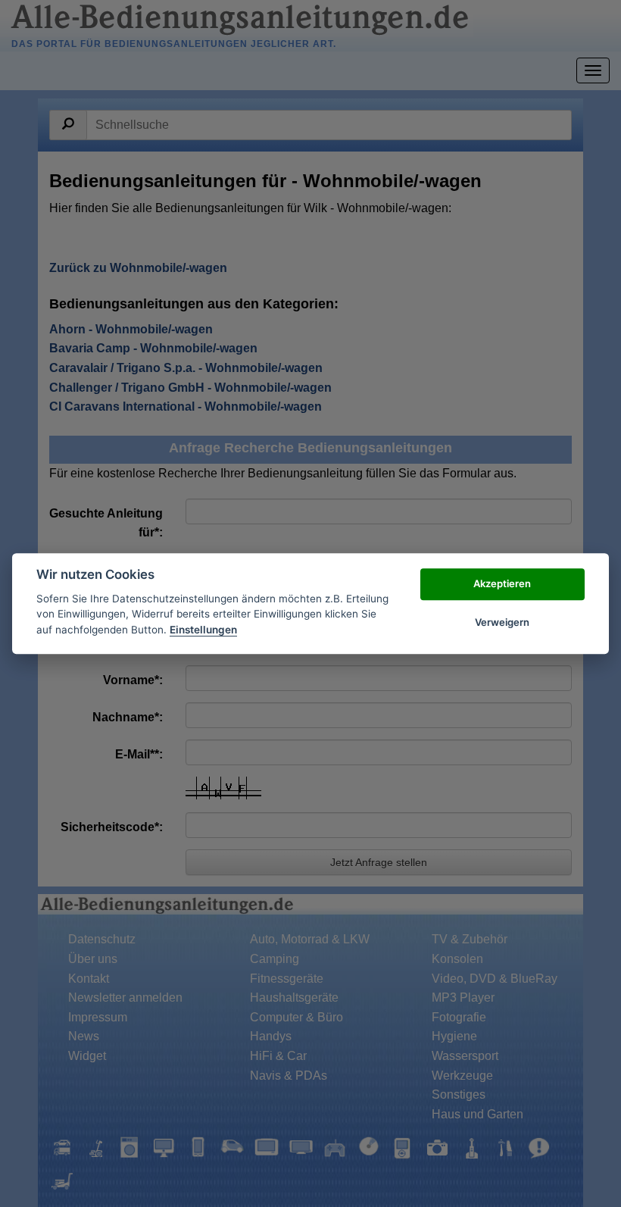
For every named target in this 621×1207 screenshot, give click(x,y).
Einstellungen (203, 630)
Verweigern (502, 622)
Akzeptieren (502, 584)
